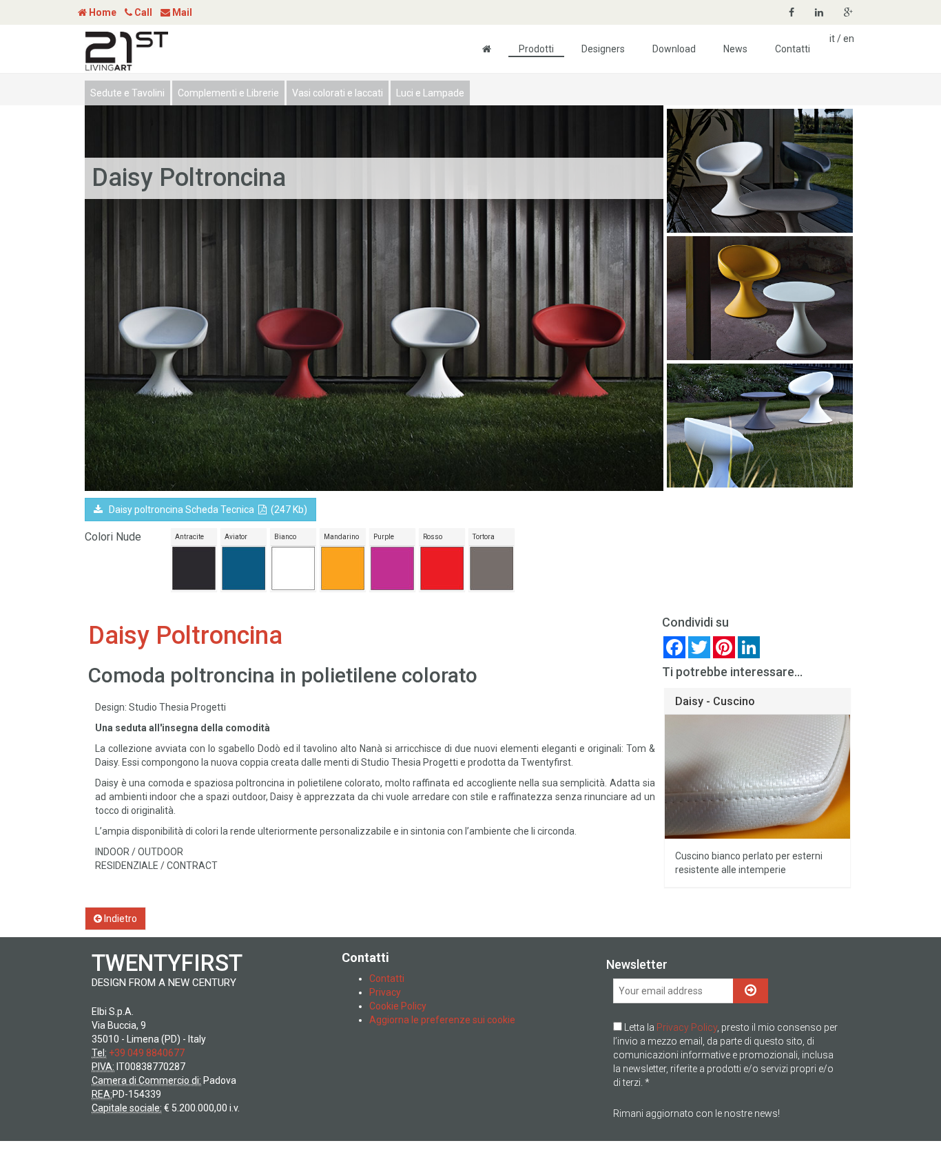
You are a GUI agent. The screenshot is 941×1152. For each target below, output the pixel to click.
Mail (181, 12)
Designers (603, 48)
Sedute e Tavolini (127, 92)
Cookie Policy (397, 1006)
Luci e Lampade (430, 92)
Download (674, 48)
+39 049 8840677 (147, 1052)
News (735, 48)
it (832, 38)
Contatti (792, 48)
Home (101, 12)
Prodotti (536, 48)
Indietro (119, 918)
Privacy (385, 992)
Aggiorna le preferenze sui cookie (442, 1019)
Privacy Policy (686, 1027)
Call (142, 12)
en (848, 38)
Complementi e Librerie (228, 92)
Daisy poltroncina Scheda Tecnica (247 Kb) (205, 509)
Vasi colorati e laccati (337, 92)
